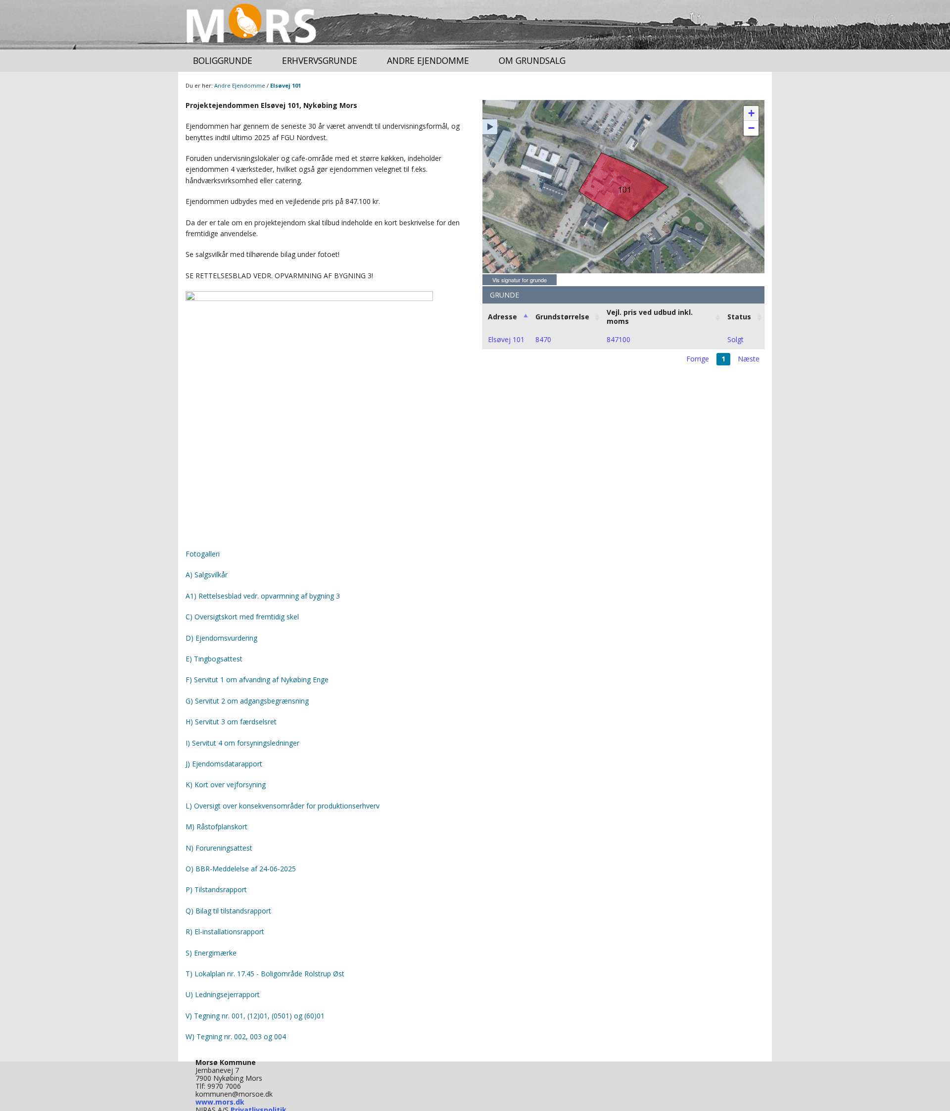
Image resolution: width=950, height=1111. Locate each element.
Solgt (735, 339)
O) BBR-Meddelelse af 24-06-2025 (241, 868)
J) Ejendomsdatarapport (224, 763)
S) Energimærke (211, 953)
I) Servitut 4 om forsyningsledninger (242, 743)
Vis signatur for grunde (519, 280)
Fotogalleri (203, 553)
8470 (543, 339)
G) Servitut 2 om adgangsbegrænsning (247, 701)
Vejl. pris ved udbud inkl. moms (650, 316)
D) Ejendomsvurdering (221, 638)
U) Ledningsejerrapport (223, 994)
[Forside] (252, 25)
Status (739, 316)
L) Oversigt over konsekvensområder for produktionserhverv (283, 805)
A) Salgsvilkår (207, 574)
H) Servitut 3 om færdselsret (231, 721)
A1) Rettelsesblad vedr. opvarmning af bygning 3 (263, 596)
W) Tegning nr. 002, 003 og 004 (236, 1036)
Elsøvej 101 (285, 85)
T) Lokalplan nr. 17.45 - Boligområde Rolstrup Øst (266, 973)
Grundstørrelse (562, 316)
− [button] (751, 128)
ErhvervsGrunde (319, 60)
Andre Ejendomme (428, 60)
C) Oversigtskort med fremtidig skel (242, 616)
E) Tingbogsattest (214, 658)
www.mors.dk (219, 1102)
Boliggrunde (222, 60)
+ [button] (751, 113)
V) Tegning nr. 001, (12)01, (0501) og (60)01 (255, 1015)
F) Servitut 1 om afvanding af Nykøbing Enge (257, 679)
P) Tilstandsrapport (216, 889)
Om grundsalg (532, 60)
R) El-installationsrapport (225, 931)
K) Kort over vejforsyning (226, 784)
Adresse (502, 316)
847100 (618, 339)
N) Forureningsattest (219, 848)
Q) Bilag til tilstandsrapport (228, 910)
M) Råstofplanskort (216, 826)
